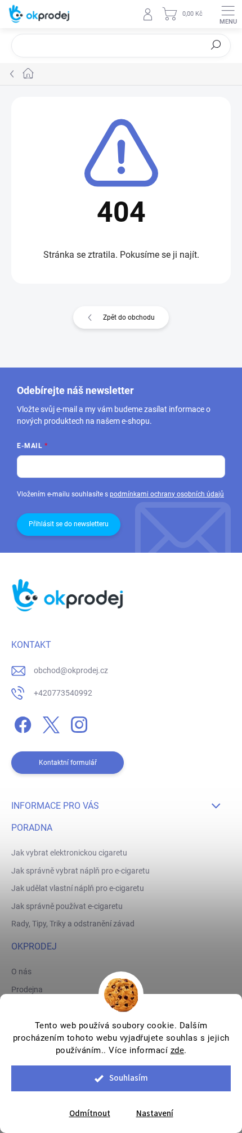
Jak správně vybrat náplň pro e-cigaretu (80, 870)
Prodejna (27, 989)
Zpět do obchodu (129, 317)
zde (178, 1050)
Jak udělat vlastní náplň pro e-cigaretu (77, 888)
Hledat (216, 45)
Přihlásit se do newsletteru (69, 524)
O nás (21, 971)
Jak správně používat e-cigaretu (67, 906)
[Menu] (228, 14)
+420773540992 (63, 692)
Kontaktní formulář (68, 763)
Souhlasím (128, 1078)
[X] (49, 723)
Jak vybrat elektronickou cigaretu (69, 852)
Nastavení (154, 1113)
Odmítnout (89, 1113)
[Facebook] (21, 723)
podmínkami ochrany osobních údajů (167, 494)
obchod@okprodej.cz (71, 670)
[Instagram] (77, 723)
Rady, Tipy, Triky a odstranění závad (73, 923)
